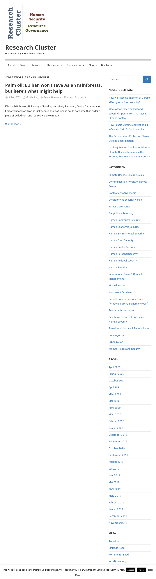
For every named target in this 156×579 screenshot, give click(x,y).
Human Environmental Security (126, 233)
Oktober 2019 (117, 448)
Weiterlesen (12, 123)
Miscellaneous (117, 285)
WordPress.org (117, 561)
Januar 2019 (116, 509)
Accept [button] (131, 570)
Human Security (118, 267)
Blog (91, 65)
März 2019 (115, 495)
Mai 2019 (114, 482)
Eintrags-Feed (117, 547)
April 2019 (115, 488)
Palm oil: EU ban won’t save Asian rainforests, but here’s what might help (53, 88)
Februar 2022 (116, 373)
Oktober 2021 (117, 380)
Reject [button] (141, 570)
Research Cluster (30, 47)
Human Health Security (122, 247)
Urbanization (116, 341)
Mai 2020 (114, 400)
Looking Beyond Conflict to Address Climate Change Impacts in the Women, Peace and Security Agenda (129, 152)
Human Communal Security (124, 219)
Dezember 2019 (118, 434)
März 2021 (115, 394)
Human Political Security (123, 260)
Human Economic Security (124, 226)
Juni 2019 (114, 475)
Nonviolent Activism (120, 292)
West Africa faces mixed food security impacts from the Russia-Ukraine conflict (128, 113)
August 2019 (116, 461)
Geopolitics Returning (121, 213)
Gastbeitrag (32, 97)
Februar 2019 (116, 502)
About (11, 65)
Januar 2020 (116, 428)
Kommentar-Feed (119, 554)
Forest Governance (53, 97)
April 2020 (115, 407)
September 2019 (118, 455)
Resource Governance (75, 97)
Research (37, 65)
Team (23, 65)
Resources (53, 65)
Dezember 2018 (118, 515)
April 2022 (115, 367)
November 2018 (118, 522)
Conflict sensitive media (122, 192)
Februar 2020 (116, 421)
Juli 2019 (114, 468)
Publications (74, 65)
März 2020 (115, 414)
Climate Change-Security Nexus (127, 174)
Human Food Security (121, 240)
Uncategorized (117, 335)
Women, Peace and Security (124, 348)
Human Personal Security (123, 253)
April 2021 (115, 387)
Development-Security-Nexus (125, 199)
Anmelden (114, 541)
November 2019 (118, 441)
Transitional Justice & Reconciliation (129, 328)
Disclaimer (107, 65)
